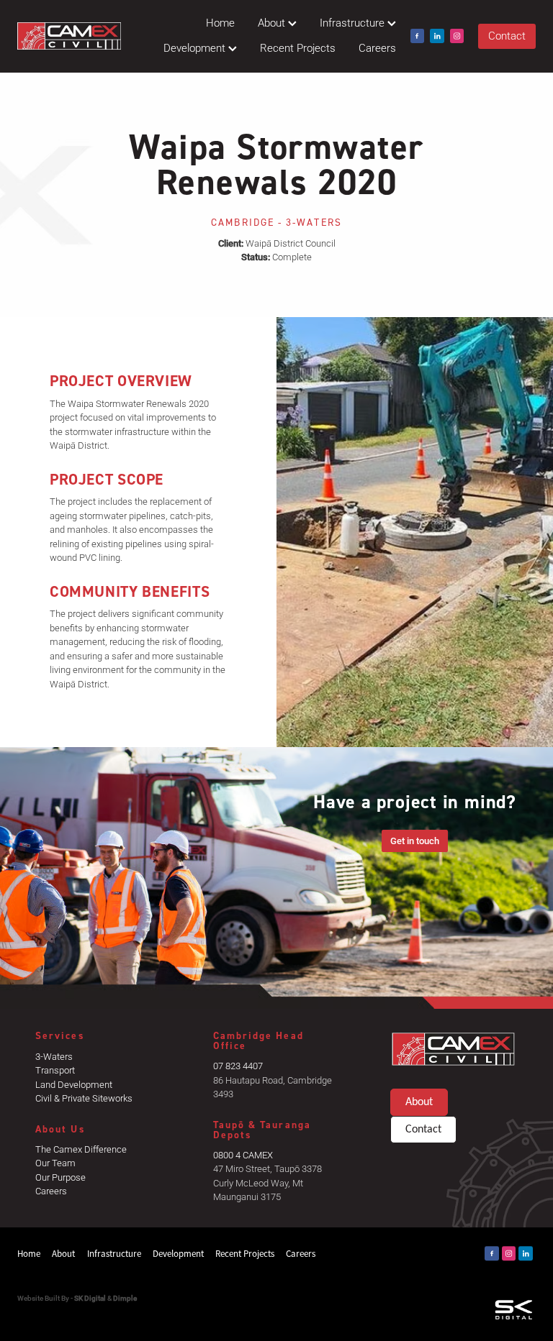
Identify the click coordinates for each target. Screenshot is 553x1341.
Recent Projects (298, 48)
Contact (507, 35)
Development (195, 48)
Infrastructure (353, 22)
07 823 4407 (238, 1065)
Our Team (55, 1162)
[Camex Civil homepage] (69, 36)
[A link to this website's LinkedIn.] (437, 36)
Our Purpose (60, 1177)
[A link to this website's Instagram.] (457, 36)
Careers (377, 48)
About (273, 22)
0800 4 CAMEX (243, 1154)
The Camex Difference (81, 1149)
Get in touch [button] (414, 840)
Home (220, 22)
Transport (55, 1069)
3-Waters (54, 1056)
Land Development (73, 1084)
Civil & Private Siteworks (83, 1097)
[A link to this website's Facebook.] (417, 36)
